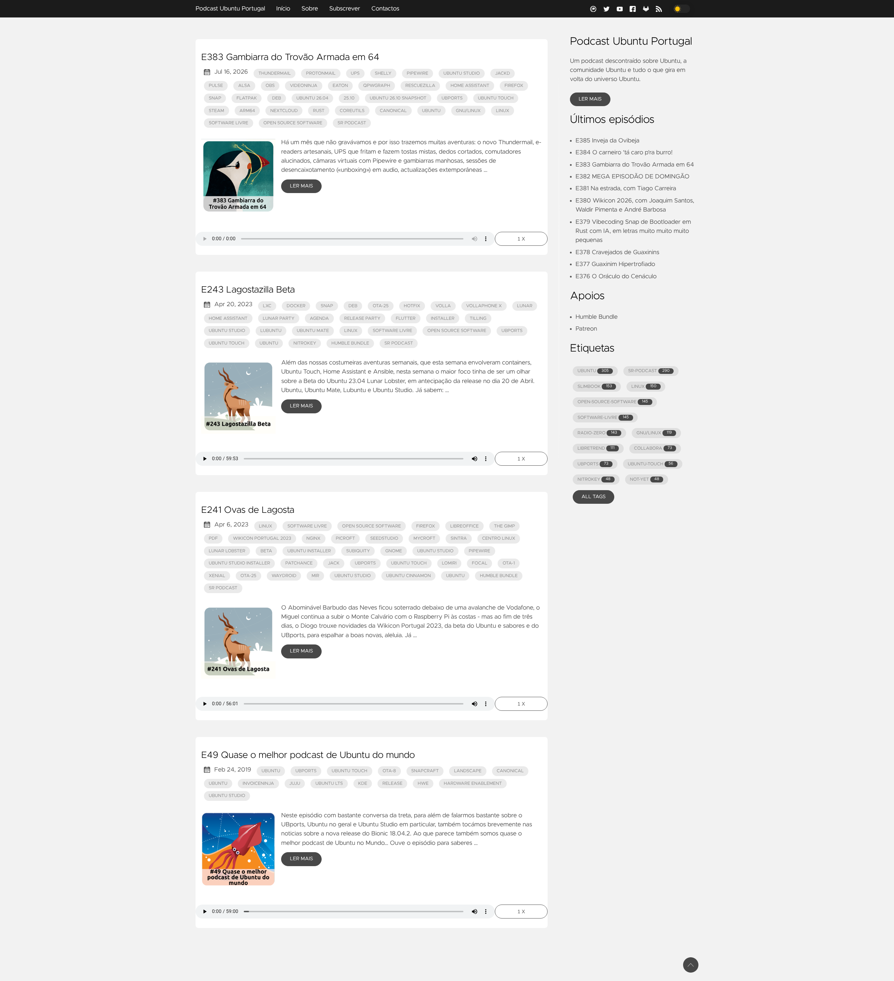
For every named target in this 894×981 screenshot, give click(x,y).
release (392, 783)
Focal (480, 563)
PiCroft (345, 538)
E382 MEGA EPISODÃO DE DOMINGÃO (632, 177)
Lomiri (449, 563)
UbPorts (452, 98)
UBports (511, 331)
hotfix (412, 306)
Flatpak (246, 98)
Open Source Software (292, 123)
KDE (362, 783)
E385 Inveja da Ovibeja (607, 141)
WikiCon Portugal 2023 (262, 538)
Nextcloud (284, 111)
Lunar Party (278, 318)
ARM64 (247, 111)
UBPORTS (593, 464)
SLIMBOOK (595, 386)
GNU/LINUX (654, 433)
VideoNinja (303, 85)
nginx (313, 538)
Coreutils (352, 111)
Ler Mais (301, 186)
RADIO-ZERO (597, 433)
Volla (443, 306)
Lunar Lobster (227, 551)
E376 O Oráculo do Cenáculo (616, 276)
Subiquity (358, 551)
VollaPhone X (484, 306)
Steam (216, 111)
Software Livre (228, 123)
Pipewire (417, 73)
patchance (299, 563)
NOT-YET (644, 479)
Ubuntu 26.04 (312, 98)
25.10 (349, 98)
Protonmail (321, 73)
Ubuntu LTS (329, 783)
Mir (315, 576)
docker (296, 306)
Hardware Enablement (473, 783)
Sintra (458, 538)
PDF (213, 538)
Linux (502, 111)
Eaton (340, 85)
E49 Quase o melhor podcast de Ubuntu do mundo (308, 755)
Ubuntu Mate (313, 331)
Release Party (362, 318)
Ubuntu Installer (309, 551)
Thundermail (274, 73)
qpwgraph (376, 85)
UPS (355, 73)
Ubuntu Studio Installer (239, 563)
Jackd (502, 73)
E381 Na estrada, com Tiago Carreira (626, 188)
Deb (276, 98)
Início (283, 9)
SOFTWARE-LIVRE (603, 417)
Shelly (383, 73)
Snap (215, 98)
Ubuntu (431, 111)
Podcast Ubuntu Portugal (230, 9)
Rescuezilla (420, 85)
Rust (318, 111)
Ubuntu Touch (495, 98)
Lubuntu (271, 331)
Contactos (385, 9)
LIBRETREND (596, 448)
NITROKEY (594, 479)
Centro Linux (498, 538)
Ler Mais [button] (590, 99)
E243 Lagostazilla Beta (248, 290)
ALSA (244, 85)
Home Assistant (469, 85)
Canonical (393, 111)
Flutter (406, 318)
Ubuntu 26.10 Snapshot (398, 98)
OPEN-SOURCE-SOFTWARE (613, 402)
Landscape (468, 771)
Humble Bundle (350, 343)
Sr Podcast (352, 123)
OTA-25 (381, 306)
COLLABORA (653, 448)
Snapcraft (425, 771)
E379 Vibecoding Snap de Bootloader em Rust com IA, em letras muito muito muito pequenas (633, 231)
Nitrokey (304, 343)
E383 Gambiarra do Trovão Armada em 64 (290, 57)
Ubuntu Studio (462, 73)
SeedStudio (384, 538)
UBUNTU (593, 371)
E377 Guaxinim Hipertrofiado (615, 264)
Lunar (525, 306)
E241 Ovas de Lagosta (247, 510)
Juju (294, 783)
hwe (423, 783)
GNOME (393, 551)
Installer (443, 318)
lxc (267, 306)
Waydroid (284, 576)
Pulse (216, 85)
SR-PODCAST (649, 371)
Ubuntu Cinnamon (408, 576)
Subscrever (344, 9)
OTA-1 (509, 563)
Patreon (586, 329)
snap (327, 306)
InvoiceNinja (258, 783)
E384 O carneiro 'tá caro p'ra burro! (624, 152)
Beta (266, 551)
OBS (269, 85)
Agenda (319, 318)
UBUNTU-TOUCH (650, 464)
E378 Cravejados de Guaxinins (617, 252)
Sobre (309, 9)
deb (353, 306)
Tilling (478, 318)
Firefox (514, 85)
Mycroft (424, 538)
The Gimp (504, 526)
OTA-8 (389, 771)
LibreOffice (464, 526)
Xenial (217, 576)
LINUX (643, 386)
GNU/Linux (468, 111)
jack (333, 563)
